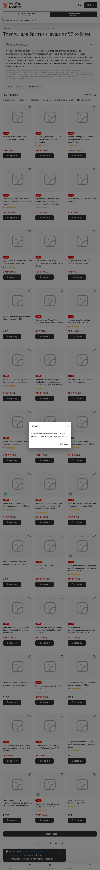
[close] (67, 426)
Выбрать (64, 444)
